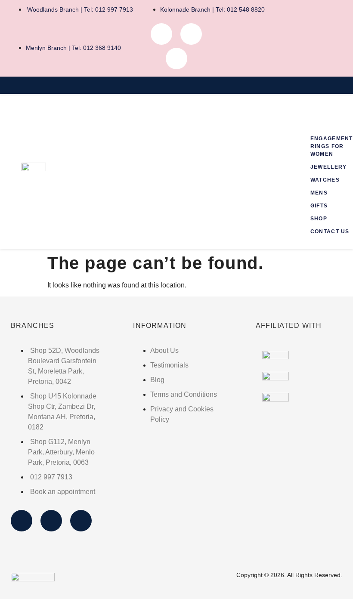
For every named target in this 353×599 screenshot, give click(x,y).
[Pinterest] (176, 58)
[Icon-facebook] (161, 34)
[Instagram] (191, 34)
